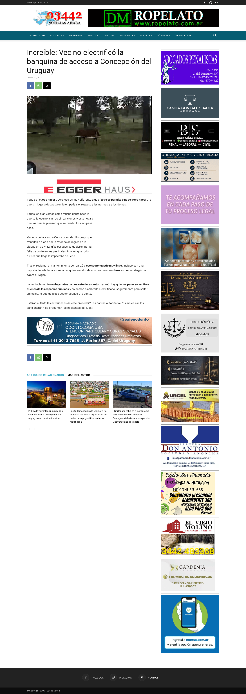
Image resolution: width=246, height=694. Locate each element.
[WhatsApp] (38, 85)
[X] (47, 85)
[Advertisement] (125, 235)
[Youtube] (216, 2)
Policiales (57, 35)
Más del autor (79, 375)
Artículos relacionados (45, 375)
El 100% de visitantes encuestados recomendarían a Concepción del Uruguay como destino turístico (45, 415)
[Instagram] (210, 2)
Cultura (109, 35)
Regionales (127, 35)
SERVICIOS (181, 35)
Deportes (75, 35)
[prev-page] (29, 429)
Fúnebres (163, 35)
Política (93, 35)
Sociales (146, 35)
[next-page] (35, 429)
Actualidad (37, 35)
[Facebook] (204, 2)
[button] (215, 36)
